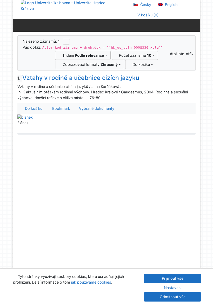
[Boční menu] (18, 25)
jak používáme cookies (91, 282)
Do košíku (140, 64)
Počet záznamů (134, 55)
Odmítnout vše (172, 297)
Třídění (82, 55)
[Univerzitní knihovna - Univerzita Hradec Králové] (67, 5)
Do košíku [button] (32, 108)
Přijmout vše (172, 278)
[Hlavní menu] (195, 25)
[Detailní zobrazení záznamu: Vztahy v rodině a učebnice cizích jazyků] (25, 117)
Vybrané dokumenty (96, 108)
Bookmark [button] (60, 108)
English (171, 4)
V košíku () (147, 15)
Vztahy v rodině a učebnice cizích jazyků (78, 77)
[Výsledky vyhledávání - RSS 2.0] (66, 41)
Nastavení (172, 287)
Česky (145, 4)
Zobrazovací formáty (89, 64)
